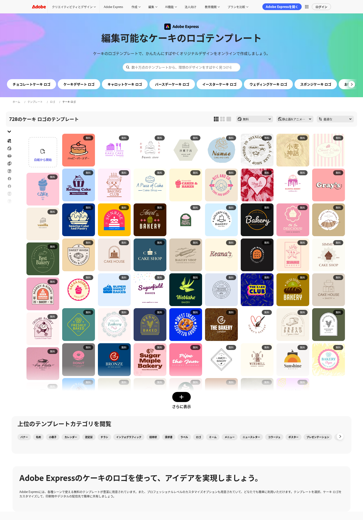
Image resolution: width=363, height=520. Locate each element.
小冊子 (53, 437)
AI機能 (169, 6)
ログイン (321, 6)
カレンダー (70, 437)
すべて (9, 148)
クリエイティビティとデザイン (72, 6)
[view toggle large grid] (228, 119)
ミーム (213, 437)
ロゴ (52, 102)
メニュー (230, 437)
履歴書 (9, 244)
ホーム (16, 102)
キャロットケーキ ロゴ (125, 84)
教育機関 (211, 6)
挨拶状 (9, 193)
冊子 (9, 163)
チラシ (9, 186)
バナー (9, 155)
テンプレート (35, 102)
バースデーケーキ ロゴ (172, 84)
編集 (151, 6)
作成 (134, 6)
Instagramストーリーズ (9, 201)
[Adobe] (38, 6)
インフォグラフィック (128, 437)
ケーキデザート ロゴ (79, 84)
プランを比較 (236, 6)
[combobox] (181, 67)
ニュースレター (251, 437)
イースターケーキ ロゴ (219, 84)
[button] (306, 6)
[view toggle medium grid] (222, 119)
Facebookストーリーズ (9, 178)
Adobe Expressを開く (282, 6)
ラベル (184, 437)
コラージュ (274, 437)
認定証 (89, 437)
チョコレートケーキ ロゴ (31, 84)
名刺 (38, 437)
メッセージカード (9, 171)
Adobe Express (113, 6)
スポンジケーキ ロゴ (315, 84)
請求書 (168, 437)
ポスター (9, 224)
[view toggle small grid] (216, 119)
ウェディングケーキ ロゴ (268, 84)
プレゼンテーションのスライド (9, 234)
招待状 (9, 208)
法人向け (190, 6)
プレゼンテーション (317, 437)
